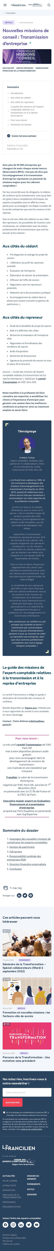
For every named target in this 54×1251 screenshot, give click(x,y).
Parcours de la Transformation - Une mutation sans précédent (26, 1058)
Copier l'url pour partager (22, 136)
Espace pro (31, 707)
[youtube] (36, 1225)
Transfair (11, 777)
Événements (33, 1184)
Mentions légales (10, 1235)
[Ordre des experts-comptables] (35, 5)
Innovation (11, 13)
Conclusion (16, 868)
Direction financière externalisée (28, 864)
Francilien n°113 (15, 148)
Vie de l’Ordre (10, 1180)
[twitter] (29, 1225)
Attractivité (9, 1185)
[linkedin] (21, 1225)
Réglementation (12, 1206)
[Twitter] (25, 895)
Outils (30, 1189)
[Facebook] (30, 895)
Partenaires (9, 1202)
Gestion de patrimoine (22, 846)
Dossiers (32, 1194)
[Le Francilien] (18, 5)
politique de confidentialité (31, 1129)
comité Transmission (29, 744)
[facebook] (5, 1225)
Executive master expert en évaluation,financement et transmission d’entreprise (27, 804)
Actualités (9, 1175)
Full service (16, 851)
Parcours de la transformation (12, 1196)
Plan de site (7, 1241)
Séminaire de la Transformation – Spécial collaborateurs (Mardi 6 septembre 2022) (24, 967)
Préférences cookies (11, 1244)
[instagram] (13, 1225)
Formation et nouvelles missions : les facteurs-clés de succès (26, 1014)
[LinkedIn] (19, 895)
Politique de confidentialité (14, 1238)
